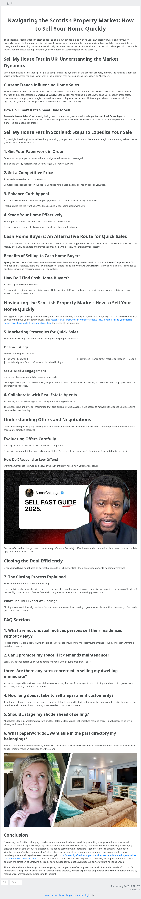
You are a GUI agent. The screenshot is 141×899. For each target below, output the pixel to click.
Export (14, 882)
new (47, 895)
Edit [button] (5, 882)
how (61, 895)
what (54, 895)
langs (69, 895)
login (87, 895)
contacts (78, 895)
